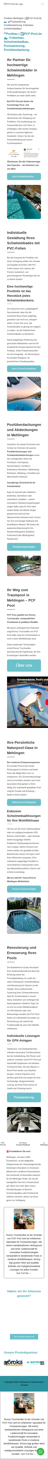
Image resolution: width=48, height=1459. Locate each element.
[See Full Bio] (30, 1273)
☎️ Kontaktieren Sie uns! (18, 1151)
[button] (6, 1363)
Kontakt (24, 1385)
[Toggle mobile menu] (42, 4)
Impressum (25, 1382)
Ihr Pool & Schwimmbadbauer (23, 1144)
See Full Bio (22, 1273)
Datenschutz (37, 1382)
